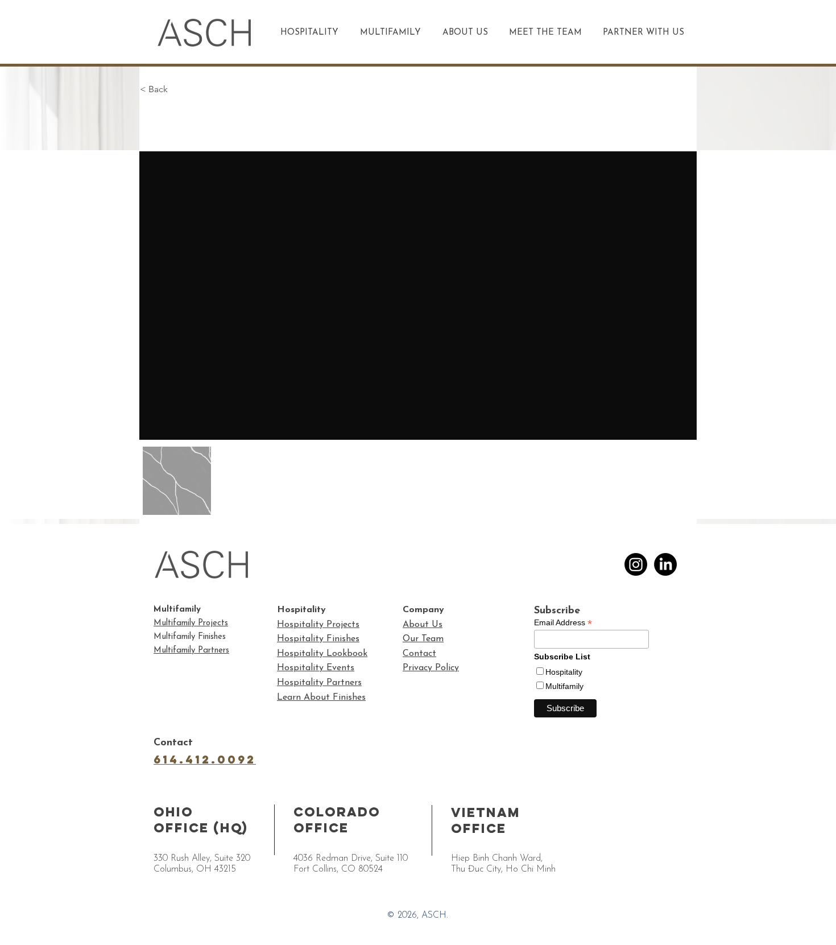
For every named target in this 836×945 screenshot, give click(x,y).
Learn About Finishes (321, 697)
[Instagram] (635, 564)
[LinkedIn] (665, 564)
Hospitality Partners (319, 682)
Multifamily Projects (191, 623)
